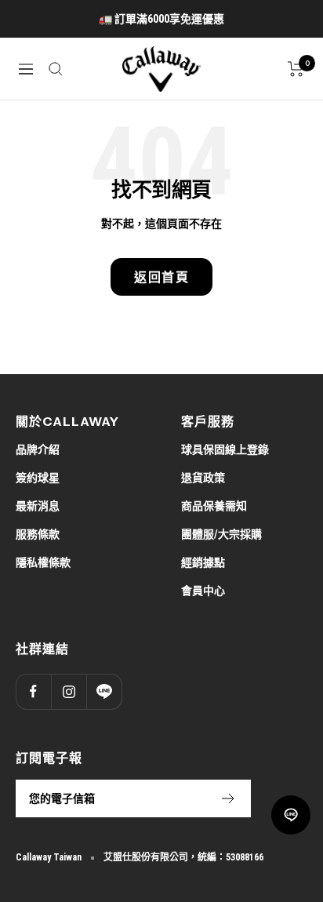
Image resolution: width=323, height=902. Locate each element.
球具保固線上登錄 (225, 449)
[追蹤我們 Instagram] (68, 691)
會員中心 (203, 590)
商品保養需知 (214, 506)
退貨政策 (203, 477)
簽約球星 (38, 477)
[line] (290, 815)
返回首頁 (161, 277)
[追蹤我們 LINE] (104, 691)
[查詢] (56, 69)
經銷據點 (203, 562)
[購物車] (296, 69)
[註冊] (228, 798)
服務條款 (38, 534)
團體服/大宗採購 (221, 534)
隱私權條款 (43, 562)
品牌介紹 (38, 449)
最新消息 (38, 506)
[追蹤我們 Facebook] (33, 691)
